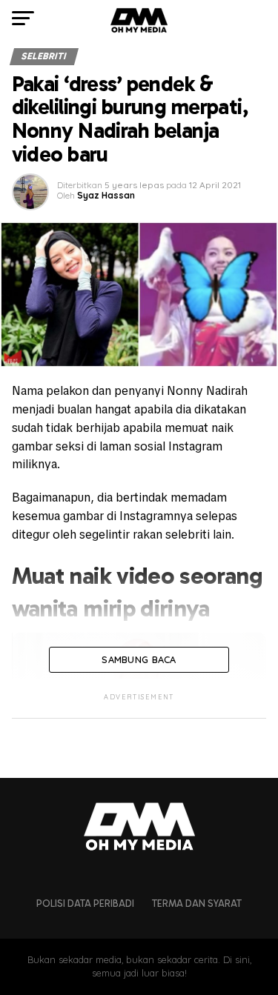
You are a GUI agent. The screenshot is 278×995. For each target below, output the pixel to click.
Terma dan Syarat (197, 903)
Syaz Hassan (106, 195)
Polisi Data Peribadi (85, 903)
